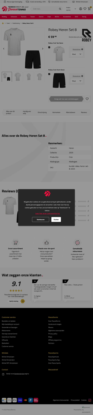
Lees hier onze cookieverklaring (47, 213)
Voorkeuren (41, 219)
